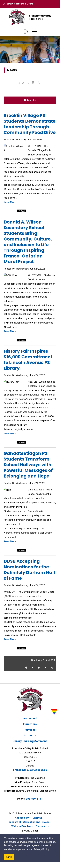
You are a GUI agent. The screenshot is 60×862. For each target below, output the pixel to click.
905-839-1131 (34, 798)
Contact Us (42, 826)
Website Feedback (22, 826)
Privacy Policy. (41, 849)
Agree (9, 857)
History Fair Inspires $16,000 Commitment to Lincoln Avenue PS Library (28, 359)
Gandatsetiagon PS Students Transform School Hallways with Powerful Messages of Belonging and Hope (28, 464)
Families (30, 730)
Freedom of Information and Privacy (28, 821)
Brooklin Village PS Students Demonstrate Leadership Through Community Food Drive (30, 124)
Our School (30, 718)
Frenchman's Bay (40, 17)
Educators (30, 724)
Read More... (11, 202)
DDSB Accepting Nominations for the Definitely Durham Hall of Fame (29, 569)
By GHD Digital (30, 830)
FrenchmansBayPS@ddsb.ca (30, 769)
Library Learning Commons (30, 741)
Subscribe (30, 100)
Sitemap (37, 817)
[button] (19, 83)
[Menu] (34, 31)
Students (30, 735)
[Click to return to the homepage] (17, 17)
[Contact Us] (25, 31)
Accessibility (22, 817)
